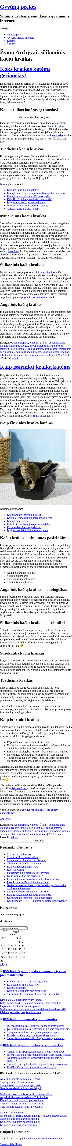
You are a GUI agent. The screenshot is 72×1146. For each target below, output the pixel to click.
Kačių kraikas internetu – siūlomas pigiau (29, 897)
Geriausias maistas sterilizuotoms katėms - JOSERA (35, 1051)
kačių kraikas (18, 348)
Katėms (11, 40)
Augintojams (14, 34)
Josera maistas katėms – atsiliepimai (26, 860)
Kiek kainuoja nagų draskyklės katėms (21, 999)
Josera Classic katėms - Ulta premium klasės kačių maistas (39, 1054)
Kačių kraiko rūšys (17, 521)
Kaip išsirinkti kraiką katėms (22, 189)
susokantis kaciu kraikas (13, 834)
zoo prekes (47, 355)
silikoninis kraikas (45, 272)
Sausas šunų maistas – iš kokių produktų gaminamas (35, 1038)
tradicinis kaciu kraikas (26, 355)
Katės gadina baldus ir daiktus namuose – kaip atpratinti (30, 1002)
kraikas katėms (35, 348)
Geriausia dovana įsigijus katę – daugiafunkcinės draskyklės (33, 1009)
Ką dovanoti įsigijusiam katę (22, 866)
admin (15, 358)
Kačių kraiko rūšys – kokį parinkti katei (22, 1100)
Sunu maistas (47, 1019)
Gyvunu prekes (52, 1045)
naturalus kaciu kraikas (28, 351)
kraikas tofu (51, 348)
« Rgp (3, 964)
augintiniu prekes (18, 345)
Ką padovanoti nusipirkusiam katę (19, 1125)
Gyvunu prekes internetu (20, 37)
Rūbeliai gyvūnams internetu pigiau (43, 1138)
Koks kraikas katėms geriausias (24, 527)
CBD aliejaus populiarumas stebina (19, 1118)
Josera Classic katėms (19, 854)
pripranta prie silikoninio (34, 297)
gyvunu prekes (38, 345)
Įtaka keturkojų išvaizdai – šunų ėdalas (28, 882)
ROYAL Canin (15, 869)
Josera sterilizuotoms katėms (22, 857)
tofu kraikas (6, 355)
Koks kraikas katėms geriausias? (25, 72)
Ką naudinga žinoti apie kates (23, 984)
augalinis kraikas (18, 827)
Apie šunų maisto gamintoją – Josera (20, 1078)
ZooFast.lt (5, 818)
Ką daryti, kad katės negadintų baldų (20, 1121)
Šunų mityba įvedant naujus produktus (21, 1085)
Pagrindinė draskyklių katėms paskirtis (21, 1006)
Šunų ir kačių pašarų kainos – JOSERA (29, 891)
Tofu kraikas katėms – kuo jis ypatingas (22, 1106)
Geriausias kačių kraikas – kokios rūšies (22, 1103)
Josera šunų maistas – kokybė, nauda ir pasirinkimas (35, 1025)
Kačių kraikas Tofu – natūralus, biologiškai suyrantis (36, 193)
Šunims (11, 43)
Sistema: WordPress (11, 1144)
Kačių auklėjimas (16, 987)
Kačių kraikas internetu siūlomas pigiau (28, 196)
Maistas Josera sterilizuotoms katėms (27, 205)
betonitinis (13, 251)
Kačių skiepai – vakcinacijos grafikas (27, 981)
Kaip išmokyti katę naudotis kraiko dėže (29, 199)
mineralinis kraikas (10, 830)
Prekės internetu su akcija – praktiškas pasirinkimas (35, 879)
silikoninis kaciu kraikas (55, 351)
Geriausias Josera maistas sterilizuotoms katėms (26, 1094)
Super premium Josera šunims (16, 1082)
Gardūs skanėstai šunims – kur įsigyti (20, 1088)
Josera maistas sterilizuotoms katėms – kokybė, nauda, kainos (33, 1115)
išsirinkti (34, 415)
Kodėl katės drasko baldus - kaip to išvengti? (31, 1067)
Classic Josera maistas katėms (23, 208)
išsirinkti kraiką (19, 788)
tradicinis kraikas (37, 834)
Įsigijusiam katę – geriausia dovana (26, 202)
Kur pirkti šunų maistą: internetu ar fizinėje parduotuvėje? (38, 1028)
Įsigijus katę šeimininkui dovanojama (27, 530)
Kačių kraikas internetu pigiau (23, 514)
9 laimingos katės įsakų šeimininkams (20, 1012)
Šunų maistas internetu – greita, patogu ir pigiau (33, 1032)
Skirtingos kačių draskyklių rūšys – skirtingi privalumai (37, 1064)
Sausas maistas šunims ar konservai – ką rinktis (33, 993)
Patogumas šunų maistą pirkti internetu (28, 872)
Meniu (4, 28)
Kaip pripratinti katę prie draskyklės (26, 990)
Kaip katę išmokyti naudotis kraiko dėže (29, 517)
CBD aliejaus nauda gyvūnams (24, 863)
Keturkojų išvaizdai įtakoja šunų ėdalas (28, 524)
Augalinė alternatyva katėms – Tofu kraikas (24, 1097)
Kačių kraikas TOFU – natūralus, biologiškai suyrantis (37, 900)
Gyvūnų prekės (18, 7)
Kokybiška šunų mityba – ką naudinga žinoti (31, 1035)
